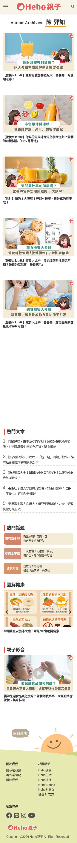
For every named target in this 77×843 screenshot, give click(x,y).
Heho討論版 (46, 789)
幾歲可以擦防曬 (32, 566)
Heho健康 (45, 770)
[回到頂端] (20, 737)
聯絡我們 (12, 780)
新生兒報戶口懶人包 (35, 536)
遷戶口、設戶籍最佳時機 (37, 555)
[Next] (70, 612)
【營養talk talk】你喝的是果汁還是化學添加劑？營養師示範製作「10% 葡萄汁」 (38, 139)
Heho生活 (45, 775)
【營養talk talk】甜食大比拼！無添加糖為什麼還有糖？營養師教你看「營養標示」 (36, 262)
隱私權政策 (13, 770)
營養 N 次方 (46, 794)
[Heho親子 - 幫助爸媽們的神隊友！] (38, 6)
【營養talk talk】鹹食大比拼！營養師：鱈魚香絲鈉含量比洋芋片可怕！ (38, 324)
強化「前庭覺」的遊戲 (36, 570)
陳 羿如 (55, 22)
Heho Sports (46, 784)
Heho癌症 (45, 780)
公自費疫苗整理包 (33, 540)
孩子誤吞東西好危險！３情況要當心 (28, 631)
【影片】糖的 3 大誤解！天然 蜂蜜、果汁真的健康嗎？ (37, 200)
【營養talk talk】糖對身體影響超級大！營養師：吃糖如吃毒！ (38, 77)
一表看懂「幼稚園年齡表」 (39, 551)
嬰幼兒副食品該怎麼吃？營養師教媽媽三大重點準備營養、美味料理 (38, 698)
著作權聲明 (13, 775)
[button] (5, 6)
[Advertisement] (38, 386)
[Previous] (7, 612)
